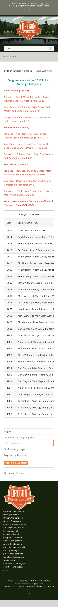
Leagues (8, 431)
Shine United (29, 589)
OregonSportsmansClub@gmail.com (33, 6)
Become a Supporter (16, 462)
